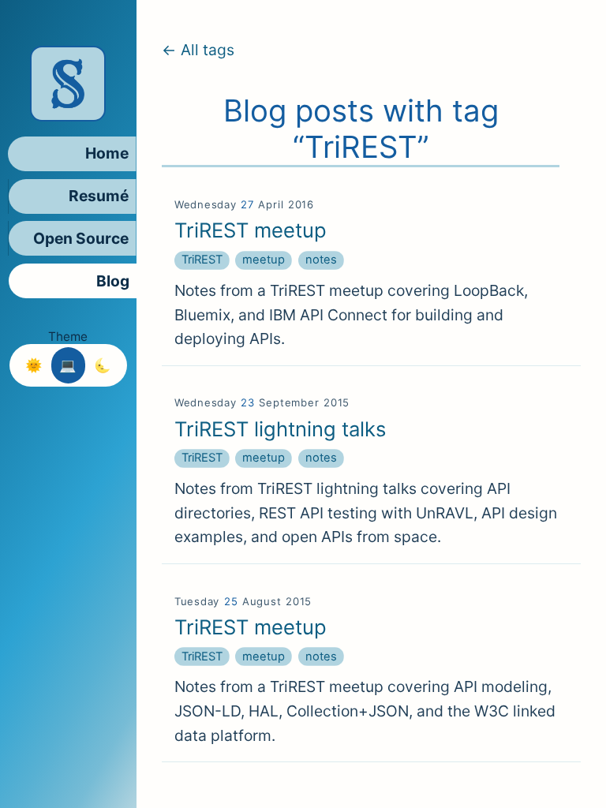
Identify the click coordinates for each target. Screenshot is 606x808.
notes (321, 259)
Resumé (99, 195)
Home (107, 153)
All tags (207, 49)
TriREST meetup (250, 230)
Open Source (81, 238)
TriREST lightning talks (280, 429)
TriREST (202, 259)
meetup (263, 259)
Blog (112, 280)
